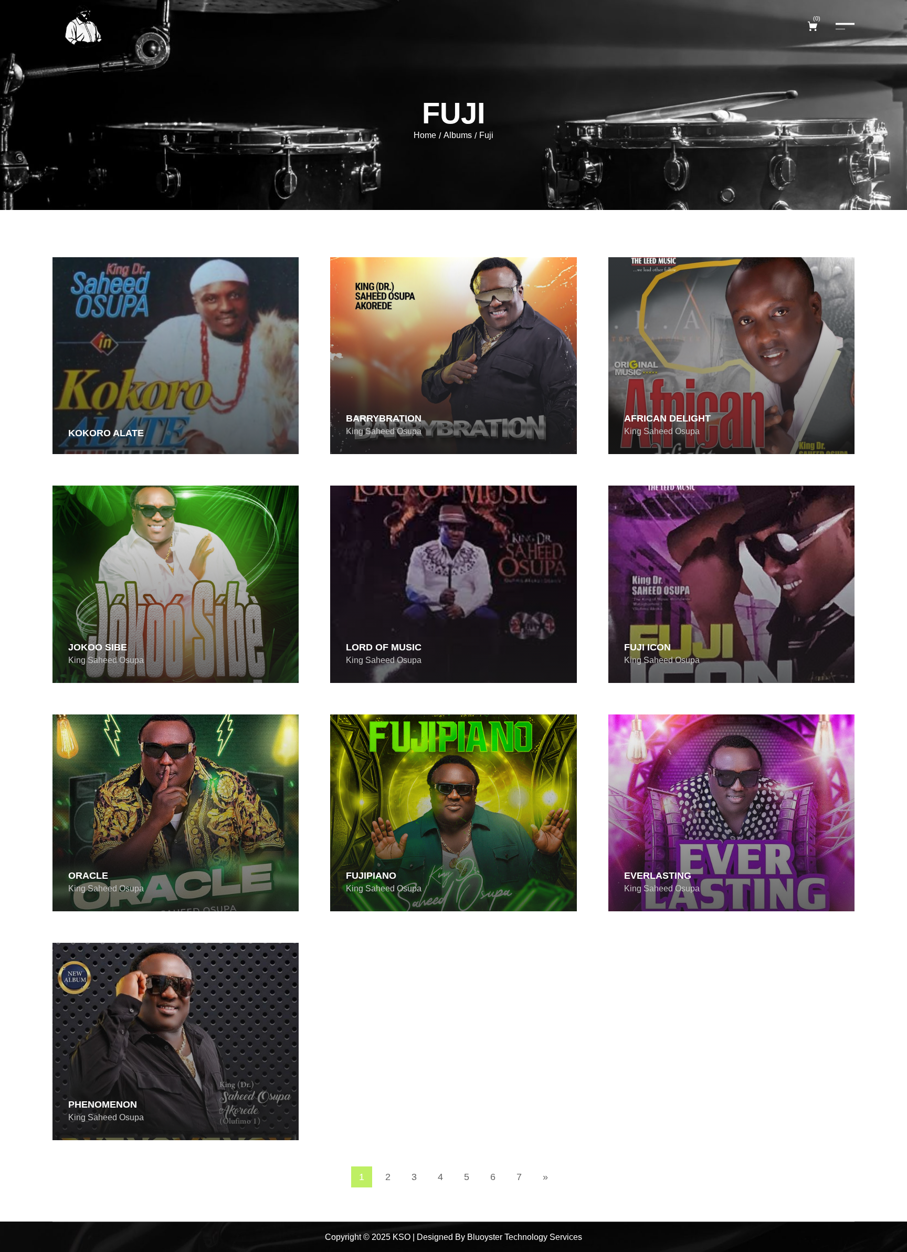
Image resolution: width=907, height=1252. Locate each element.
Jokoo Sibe (97, 647)
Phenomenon (102, 1104)
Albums (458, 135)
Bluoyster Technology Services (524, 1237)
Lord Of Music (383, 647)
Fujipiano (371, 875)
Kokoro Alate (106, 433)
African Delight (667, 418)
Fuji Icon (647, 647)
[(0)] (814, 26)
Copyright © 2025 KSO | (370, 1237)
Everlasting (657, 875)
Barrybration (383, 418)
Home (425, 135)
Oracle (88, 875)
